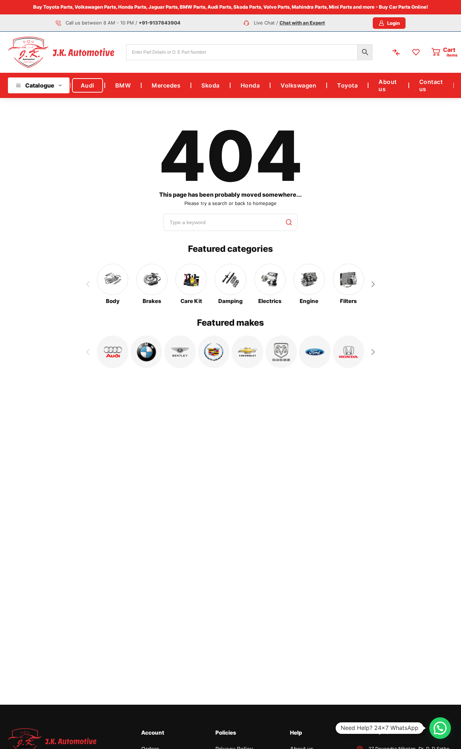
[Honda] (348, 351)
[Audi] (112, 351)
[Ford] (314, 351)
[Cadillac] (213, 351)
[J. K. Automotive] (61, 52)
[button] (373, 284)
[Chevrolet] (247, 351)
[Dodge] (281, 351)
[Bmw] (146, 351)
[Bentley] (180, 351)
